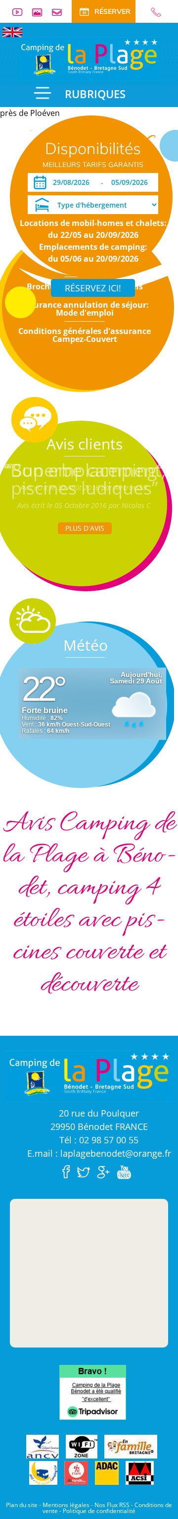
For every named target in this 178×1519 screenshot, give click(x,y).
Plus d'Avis (84, 528)
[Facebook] (68, 1171)
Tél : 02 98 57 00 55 (98, 1140)
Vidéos (21, 12)
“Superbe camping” (85, 470)
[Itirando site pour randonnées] (76, 1473)
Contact (61, 12)
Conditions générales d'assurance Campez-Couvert (84, 335)
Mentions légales (66, 1505)
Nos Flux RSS (112, 1505)
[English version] (12, 31)
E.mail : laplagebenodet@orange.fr (99, 1153)
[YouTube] (126, 1171)
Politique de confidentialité (99, 1511)
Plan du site (22, 1505)
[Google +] (106, 1171)
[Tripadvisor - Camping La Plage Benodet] (92, 1391)
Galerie (41, 12)
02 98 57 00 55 (151, 12)
